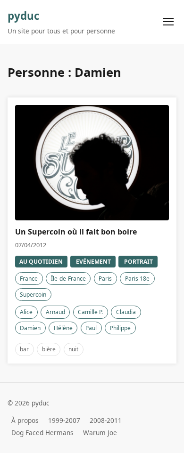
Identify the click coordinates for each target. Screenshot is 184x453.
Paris (105, 279)
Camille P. (90, 312)
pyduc (24, 15)
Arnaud (55, 312)
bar (24, 349)
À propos (25, 420)
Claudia (126, 312)
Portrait (138, 262)
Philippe (120, 328)
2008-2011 (106, 420)
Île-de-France (68, 279)
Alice (26, 312)
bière (49, 349)
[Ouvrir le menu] (168, 22)
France (29, 279)
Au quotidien (41, 262)
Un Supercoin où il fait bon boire (76, 231)
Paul (91, 328)
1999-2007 (64, 420)
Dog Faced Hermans (42, 432)
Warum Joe (100, 432)
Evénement (93, 262)
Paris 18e (137, 279)
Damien (30, 328)
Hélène (63, 328)
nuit (73, 349)
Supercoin (33, 295)
